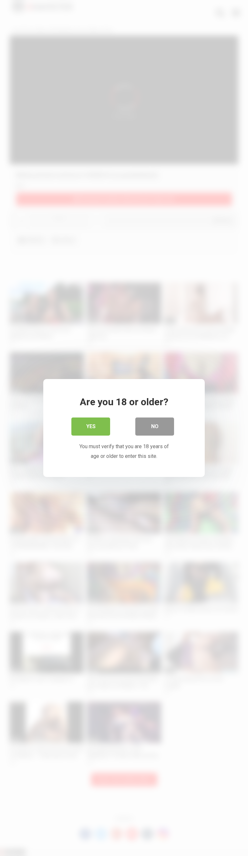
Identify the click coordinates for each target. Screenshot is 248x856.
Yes (91, 426)
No (155, 426)
